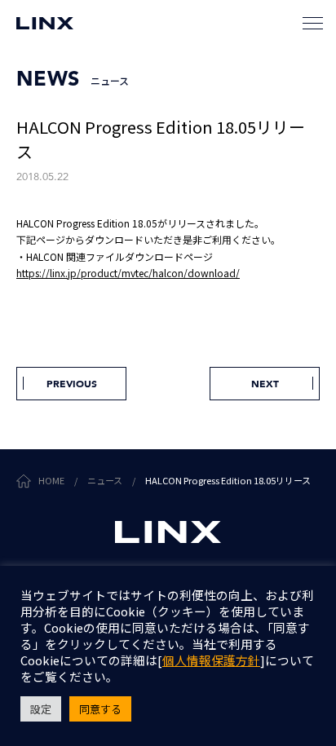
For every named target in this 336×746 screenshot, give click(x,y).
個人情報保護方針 (211, 660)
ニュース (104, 480)
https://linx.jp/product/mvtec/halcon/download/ (128, 273)
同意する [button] (100, 709)
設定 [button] (40, 709)
